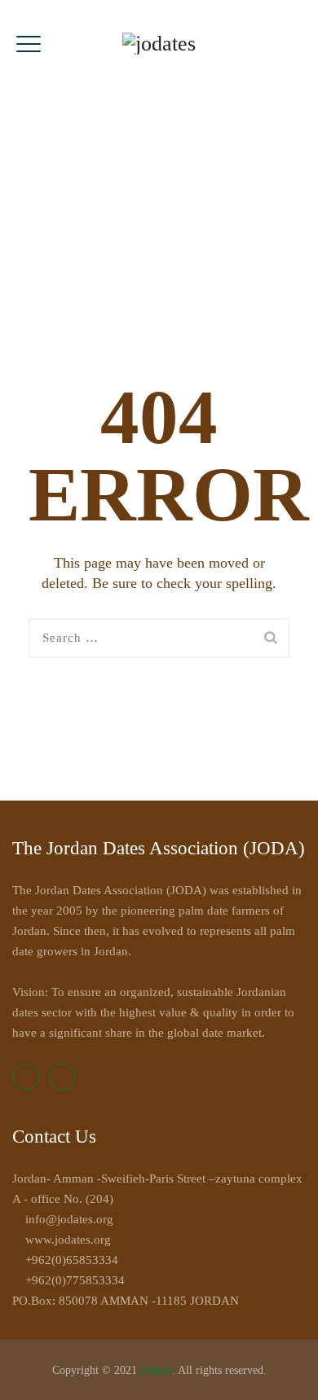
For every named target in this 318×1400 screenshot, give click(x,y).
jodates (156, 1370)
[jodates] (159, 43)
